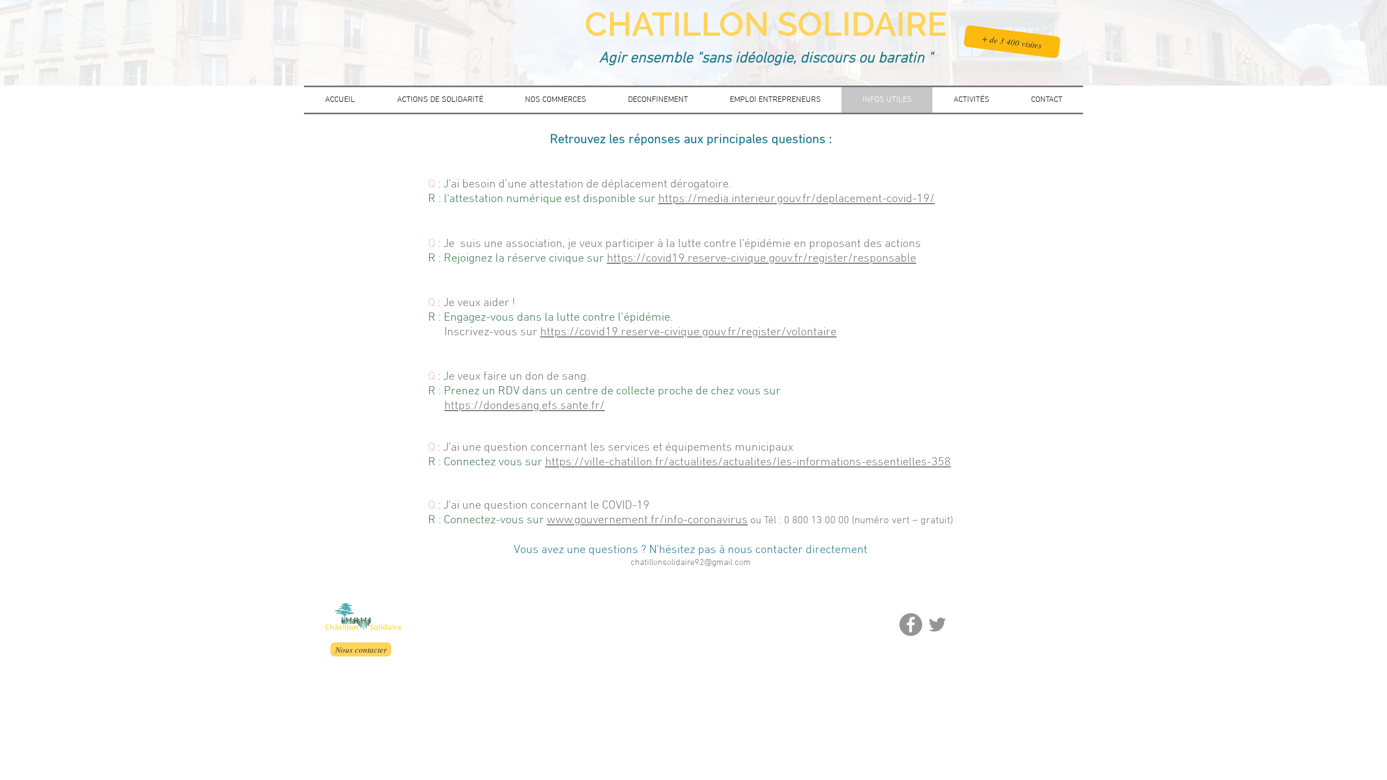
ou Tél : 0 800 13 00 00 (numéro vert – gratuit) (850, 521)
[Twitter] (937, 624)
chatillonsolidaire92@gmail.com (691, 562)
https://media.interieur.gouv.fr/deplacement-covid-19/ (796, 199)
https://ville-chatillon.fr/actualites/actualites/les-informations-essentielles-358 (748, 462)
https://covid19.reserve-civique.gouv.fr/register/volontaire (688, 332)
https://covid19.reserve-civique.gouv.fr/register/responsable (761, 258)
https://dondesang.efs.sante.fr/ (524, 406)
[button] (1012, 41)
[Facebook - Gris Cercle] (910, 624)
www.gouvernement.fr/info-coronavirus (647, 520)
